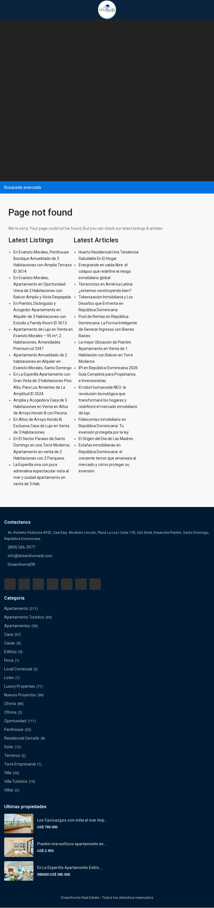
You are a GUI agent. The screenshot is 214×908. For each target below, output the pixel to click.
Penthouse (13, 729)
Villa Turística (15, 781)
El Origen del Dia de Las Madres (106, 438)
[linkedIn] (52, 584)
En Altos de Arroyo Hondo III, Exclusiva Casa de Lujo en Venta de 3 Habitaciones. (41, 425)
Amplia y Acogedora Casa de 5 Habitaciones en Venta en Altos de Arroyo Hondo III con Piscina (40, 406)
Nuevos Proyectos (20, 695)
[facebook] (10, 584)
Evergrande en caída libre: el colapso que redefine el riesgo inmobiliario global (105, 271)
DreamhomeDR (21, 564)
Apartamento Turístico (24, 617)
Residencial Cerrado (21, 738)
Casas (9, 643)
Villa (7, 773)
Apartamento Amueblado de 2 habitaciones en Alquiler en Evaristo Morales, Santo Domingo (42, 361)
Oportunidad (15, 721)
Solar (8, 747)
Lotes (9, 677)
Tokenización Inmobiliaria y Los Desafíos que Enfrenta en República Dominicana (106, 303)
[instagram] (95, 584)
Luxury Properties (19, 686)
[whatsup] (24, 584)
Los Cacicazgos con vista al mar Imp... (72, 820)
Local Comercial (18, 669)
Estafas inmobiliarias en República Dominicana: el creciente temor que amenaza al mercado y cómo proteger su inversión (107, 458)
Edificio (10, 651)
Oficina (10, 712)
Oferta (10, 703)
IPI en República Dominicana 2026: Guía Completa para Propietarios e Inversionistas (108, 374)
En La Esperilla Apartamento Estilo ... (70, 867)
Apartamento (16, 608)
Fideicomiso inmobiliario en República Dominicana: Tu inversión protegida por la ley (104, 425)
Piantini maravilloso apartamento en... (72, 844)
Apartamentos (17, 626)
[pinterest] (66, 584)
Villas (8, 790)
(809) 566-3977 (21, 547)
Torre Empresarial (20, 764)
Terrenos (12, 755)
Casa (8, 634)
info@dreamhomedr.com (30, 556)
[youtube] (81, 584)
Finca (8, 660)
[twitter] (38, 584)
